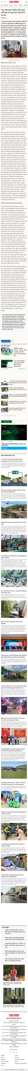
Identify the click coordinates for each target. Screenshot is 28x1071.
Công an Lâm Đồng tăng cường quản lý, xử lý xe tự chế (18, 388)
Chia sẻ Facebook (6, 341)
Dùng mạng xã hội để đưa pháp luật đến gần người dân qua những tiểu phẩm (14, 656)
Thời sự (16, 5)
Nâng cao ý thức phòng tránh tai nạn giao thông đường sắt (18, 395)
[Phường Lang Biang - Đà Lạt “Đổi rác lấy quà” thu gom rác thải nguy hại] (7, 351)
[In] (12, 341)
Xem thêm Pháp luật (8, 455)
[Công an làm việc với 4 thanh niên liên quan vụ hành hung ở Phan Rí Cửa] (14, 705)
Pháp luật (3, 1059)
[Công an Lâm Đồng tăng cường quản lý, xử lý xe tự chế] (4, 389)
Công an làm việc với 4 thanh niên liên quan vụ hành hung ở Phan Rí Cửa (14, 687)
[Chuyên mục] (2, 2)
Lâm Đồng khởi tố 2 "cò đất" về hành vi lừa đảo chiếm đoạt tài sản (15, 945)
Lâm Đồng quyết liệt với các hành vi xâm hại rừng (17, 408)
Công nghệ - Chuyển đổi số (21, 1063)
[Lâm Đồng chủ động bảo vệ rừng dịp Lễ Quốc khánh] (14, 578)
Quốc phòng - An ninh (19, 1059)
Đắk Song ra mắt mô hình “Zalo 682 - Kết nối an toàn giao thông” (13, 719)
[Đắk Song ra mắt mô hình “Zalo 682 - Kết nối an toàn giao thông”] (14, 736)
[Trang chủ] (2, 5)
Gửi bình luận (6, 421)
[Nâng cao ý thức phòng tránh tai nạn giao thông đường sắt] (4, 396)
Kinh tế (20, 5)
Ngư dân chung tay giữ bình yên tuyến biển (13, 523)
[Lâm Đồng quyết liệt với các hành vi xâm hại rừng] (4, 410)
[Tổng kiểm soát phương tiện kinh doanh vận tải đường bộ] (14, 894)
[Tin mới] (4, 2)
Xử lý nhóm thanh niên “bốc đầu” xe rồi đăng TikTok (14, 959)
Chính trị (11, 5)
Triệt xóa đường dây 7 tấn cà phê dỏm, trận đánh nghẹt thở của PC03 (15, 931)
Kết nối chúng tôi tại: (14, 1049)
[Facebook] (17, 1052)
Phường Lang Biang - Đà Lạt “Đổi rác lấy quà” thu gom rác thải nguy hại (20, 351)
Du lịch (16, 1061)
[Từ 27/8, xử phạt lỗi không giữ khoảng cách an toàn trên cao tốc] (4, 382)
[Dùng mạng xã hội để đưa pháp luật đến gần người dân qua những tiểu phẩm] (14, 673)
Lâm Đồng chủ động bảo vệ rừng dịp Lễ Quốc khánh (14, 556)
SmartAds (5, 368)
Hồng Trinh (3, 17)
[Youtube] (14, 1052)
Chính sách (3, 1063)
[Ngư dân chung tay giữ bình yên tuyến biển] (14, 543)
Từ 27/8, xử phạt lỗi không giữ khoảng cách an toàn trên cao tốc (18, 382)
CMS (12, 1069)
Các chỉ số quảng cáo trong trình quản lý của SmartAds (19, 363)
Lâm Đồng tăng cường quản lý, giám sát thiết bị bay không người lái (13, 750)
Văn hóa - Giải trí (4, 1061)
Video (2, 1065)
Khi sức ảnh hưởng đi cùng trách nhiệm (12, 622)
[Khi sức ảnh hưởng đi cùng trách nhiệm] (14, 642)
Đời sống (17, 1057)
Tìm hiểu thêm (21, 368)
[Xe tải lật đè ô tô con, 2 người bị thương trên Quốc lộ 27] (4, 403)
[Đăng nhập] (26, 2)
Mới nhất (6, 5)
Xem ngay (4, 448)
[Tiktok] (10, 1052)
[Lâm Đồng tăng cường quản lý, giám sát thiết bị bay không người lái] (14, 770)
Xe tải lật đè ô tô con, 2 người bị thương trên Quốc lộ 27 (17, 402)
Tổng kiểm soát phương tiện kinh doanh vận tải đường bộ (12, 875)
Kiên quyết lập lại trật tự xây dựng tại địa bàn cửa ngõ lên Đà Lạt (15, 953)
